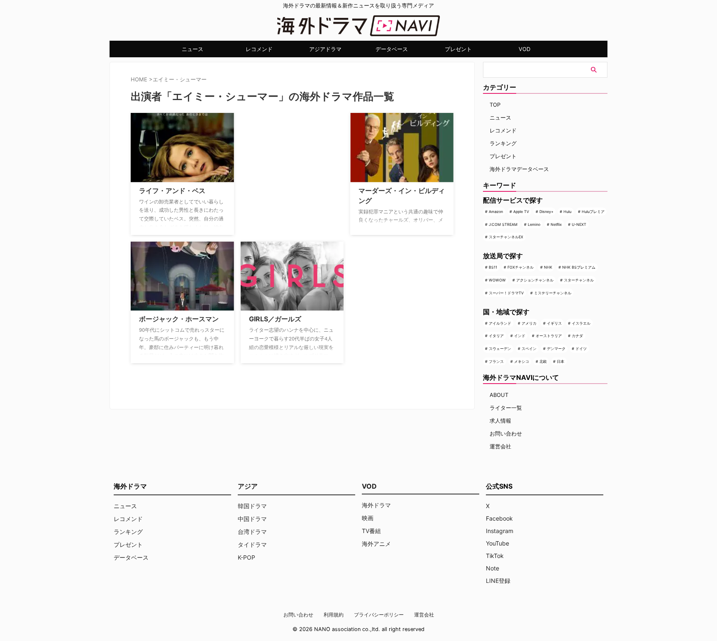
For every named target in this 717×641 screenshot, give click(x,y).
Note (492, 568)
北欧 (543, 361)
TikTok (495, 555)
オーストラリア (549, 335)
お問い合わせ (506, 433)
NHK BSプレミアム (578, 267)
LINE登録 (498, 580)
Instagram (499, 530)
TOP (495, 104)
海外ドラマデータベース (519, 169)
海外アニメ (376, 543)
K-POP (246, 557)
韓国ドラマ (252, 505)
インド (519, 335)
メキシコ (521, 361)
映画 (367, 517)
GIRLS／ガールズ (275, 319)
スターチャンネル (579, 280)
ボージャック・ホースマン (179, 319)
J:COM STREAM (503, 224)
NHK (548, 267)
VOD (524, 49)
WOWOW (497, 280)
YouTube (497, 543)
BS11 (493, 267)
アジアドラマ (325, 49)
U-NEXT (579, 224)
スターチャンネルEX (506, 237)
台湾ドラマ (252, 531)
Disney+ (546, 211)
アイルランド (500, 323)
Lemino (534, 224)
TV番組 (371, 530)
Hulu (567, 211)
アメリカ (529, 323)
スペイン (529, 348)
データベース (392, 49)
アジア (248, 486)
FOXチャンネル (520, 267)
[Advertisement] (282, 165)
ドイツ (581, 348)
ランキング (503, 143)
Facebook (499, 518)
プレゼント (458, 49)
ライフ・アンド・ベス (172, 190)
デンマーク (556, 348)
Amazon (496, 211)
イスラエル (581, 323)
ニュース (192, 49)
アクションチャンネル (535, 280)
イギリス (554, 323)
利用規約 (334, 615)
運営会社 (500, 446)
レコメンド (259, 49)
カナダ (577, 335)
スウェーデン (500, 348)
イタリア (496, 335)
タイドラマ (252, 544)
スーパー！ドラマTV (506, 293)
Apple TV (521, 211)
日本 (560, 361)
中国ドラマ (252, 518)
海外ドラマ (376, 505)
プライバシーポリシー (379, 615)
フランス (496, 361)
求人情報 (500, 420)
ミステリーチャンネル (552, 293)
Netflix (556, 224)
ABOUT (499, 394)
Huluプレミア (593, 211)
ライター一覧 (506, 407)
